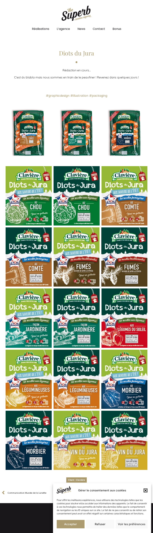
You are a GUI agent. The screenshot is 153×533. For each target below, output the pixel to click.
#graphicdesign (57, 96)
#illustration (79, 96)
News (81, 29)
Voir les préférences (131, 524)
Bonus (117, 29)
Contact (99, 29)
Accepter (70, 524)
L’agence (63, 29)
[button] (145, 490)
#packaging (98, 96)
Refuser (100, 524)
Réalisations (40, 29)
